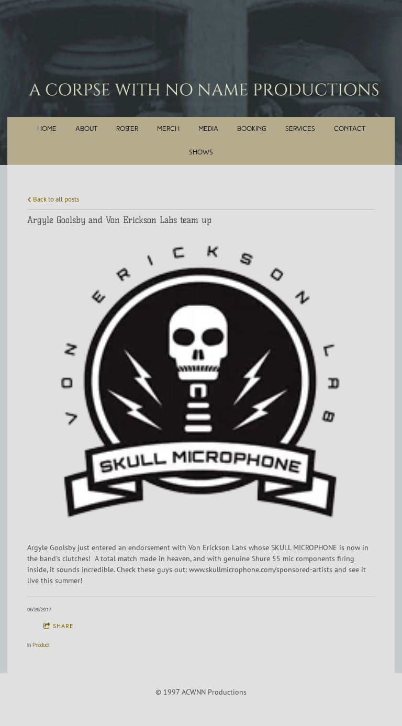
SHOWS (201, 152)
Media (208, 129)
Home (47, 129)
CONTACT (349, 129)
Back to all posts (55, 199)
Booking (251, 129)
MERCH (168, 129)
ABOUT (86, 129)
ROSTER (127, 129)
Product (41, 645)
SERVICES (300, 129)
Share (63, 626)
